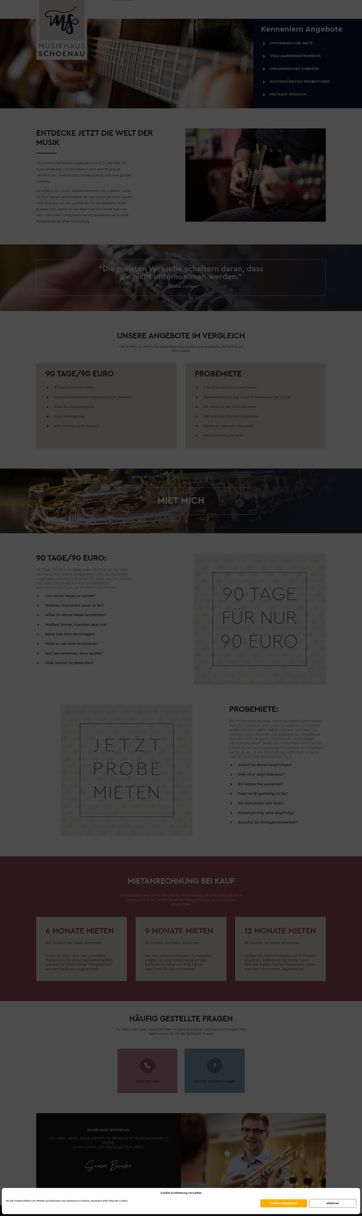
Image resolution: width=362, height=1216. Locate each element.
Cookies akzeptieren (284, 1203)
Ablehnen (332, 1203)
